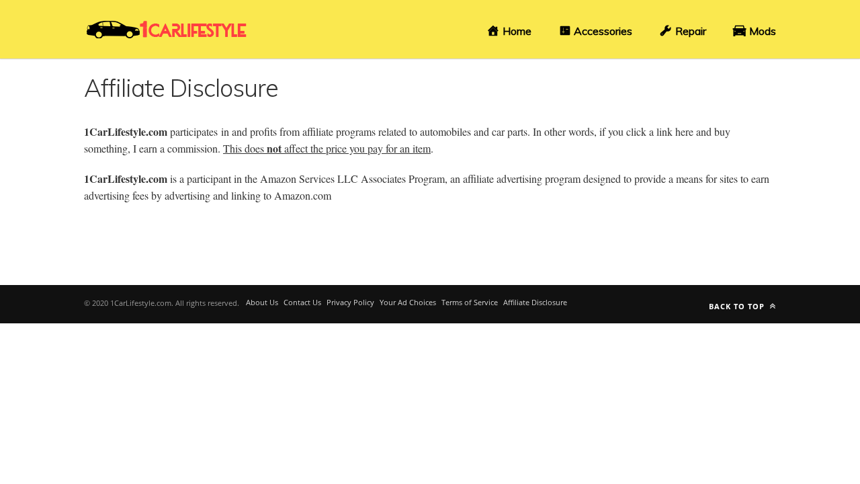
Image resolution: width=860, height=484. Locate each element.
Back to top (738, 306)
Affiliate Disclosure (535, 302)
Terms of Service (469, 302)
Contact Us (302, 302)
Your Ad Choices (408, 302)
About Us (262, 302)
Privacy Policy (350, 302)
